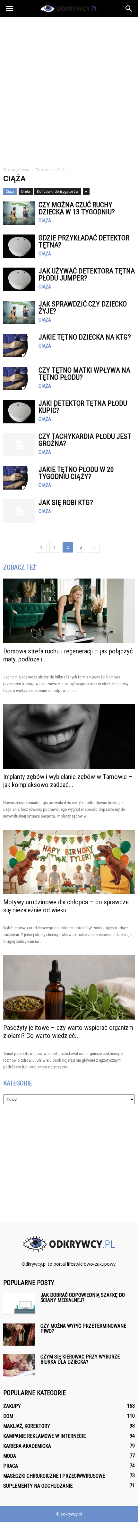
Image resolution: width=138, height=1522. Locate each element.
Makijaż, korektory (26, 1426)
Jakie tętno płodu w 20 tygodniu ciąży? (76, 473)
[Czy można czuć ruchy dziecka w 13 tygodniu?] (19, 213)
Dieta (25, 191)
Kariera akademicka (27, 1446)
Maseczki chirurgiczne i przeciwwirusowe (54, 1476)
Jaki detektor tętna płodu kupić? (83, 406)
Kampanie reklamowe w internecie (44, 1436)
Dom (8, 1416)
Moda (9, 1456)
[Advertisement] (69, 90)
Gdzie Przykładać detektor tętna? (84, 241)
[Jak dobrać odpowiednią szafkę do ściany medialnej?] (19, 1304)
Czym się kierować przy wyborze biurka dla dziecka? (80, 1359)
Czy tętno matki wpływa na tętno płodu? (84, 373)
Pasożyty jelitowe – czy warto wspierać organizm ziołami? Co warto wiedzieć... (68, 1032)
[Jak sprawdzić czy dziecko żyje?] (19, 312)
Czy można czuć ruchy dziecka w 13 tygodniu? (77, 208)
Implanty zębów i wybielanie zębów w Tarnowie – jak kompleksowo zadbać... (68, 781)
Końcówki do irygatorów (58, 191)
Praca (10, 1466)
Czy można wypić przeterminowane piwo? (83, 1328)
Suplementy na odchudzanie (38, 1486)
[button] (129, 8)
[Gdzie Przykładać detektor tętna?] (19, 246)
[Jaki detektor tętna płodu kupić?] (19, 411)
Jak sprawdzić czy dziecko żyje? (83, 307)
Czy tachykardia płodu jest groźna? (85, 439)
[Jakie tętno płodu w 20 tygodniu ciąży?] (19, 478)
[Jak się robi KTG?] (19, 511)
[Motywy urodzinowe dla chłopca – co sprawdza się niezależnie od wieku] (69, 862)
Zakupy (12, 1406)
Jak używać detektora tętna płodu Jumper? (87, 274)
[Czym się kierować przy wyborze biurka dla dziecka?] (19, 1365)
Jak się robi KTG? (66, 503)
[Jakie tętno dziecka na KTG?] (19, 345)
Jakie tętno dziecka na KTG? (85, 337)
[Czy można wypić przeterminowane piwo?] (19, 1334)
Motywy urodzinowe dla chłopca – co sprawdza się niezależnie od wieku (66, 906)
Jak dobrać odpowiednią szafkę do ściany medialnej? (82, 1297)
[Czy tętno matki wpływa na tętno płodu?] (19, 378)
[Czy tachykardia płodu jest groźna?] (19, 444)
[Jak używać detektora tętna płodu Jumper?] (19, 279)
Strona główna (16, 170)
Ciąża (10, 191)
